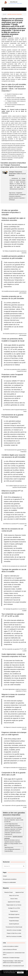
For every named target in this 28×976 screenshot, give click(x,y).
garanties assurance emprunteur (17, 198)
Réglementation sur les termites (14, 905)
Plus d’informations (11, 972)
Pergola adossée (14, 911)
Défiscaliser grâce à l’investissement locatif (13, 965)
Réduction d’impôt (8, 892)
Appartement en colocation (14, 901)
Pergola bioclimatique (14, 920)
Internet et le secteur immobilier (14, 930)
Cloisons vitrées (14, 898)
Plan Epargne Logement (14, 914)
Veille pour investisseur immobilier (14, 936)
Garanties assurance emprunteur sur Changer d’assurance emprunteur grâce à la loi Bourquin (14, 165)
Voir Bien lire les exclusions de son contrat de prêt (14, 566)
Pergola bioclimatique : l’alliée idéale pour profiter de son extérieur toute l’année (13, 961)
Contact (5, 876)
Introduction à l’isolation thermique (11, 957)
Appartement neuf (19, 892)
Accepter (20, 972)
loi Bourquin (12, 199)
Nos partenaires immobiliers (9, 879)
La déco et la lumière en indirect (10, 946)
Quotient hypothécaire (14, 923)
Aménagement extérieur (14, 917)
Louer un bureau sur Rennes (10, 949)
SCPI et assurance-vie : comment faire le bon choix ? (14, 953)
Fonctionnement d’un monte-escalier (14, 927)
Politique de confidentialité (9, 882)
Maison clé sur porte (14, 895)
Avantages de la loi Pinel (14, 908)
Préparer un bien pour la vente (14, 933)
